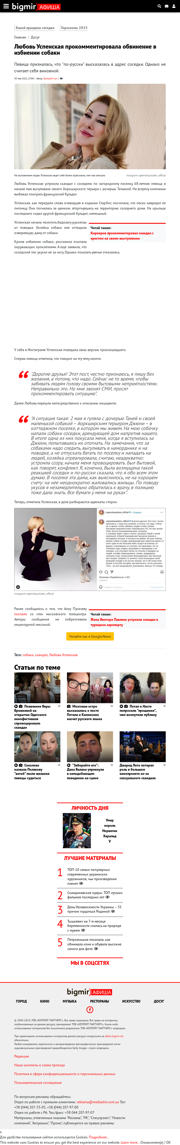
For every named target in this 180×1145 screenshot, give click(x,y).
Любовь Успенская (63, 655)
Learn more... (130, 1142)
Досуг (35, 37)
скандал (41, 655)
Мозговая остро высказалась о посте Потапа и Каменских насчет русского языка (84, 712)
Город (21, 1001)
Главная (20, 37)
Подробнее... (99, 1137)
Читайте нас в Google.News (90, 636)
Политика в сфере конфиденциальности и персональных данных (64, 1074)
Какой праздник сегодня (35, 27)
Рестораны (99, 1001)
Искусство (131, 1001)
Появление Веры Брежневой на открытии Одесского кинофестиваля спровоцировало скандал (32, 717)
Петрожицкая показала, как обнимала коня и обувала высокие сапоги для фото (94, 944)
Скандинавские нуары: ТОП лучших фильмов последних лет (94, 894)
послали (20, 614)
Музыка (70, 1001)
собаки (28, 655)
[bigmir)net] (25, 6)
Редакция (21, 1056)
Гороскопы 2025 (74, 27)
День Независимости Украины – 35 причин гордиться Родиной (94, 909)
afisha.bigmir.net (114, 1036)
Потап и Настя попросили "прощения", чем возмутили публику (138, 710)
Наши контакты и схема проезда (39, 1065)
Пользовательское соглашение (38, 1082)
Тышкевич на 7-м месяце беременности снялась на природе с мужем (94, 926)
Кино (44, 1001)
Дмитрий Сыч (50, 78)
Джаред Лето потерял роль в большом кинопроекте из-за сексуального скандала (138, 771)
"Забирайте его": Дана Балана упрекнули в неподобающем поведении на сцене (85, 771)
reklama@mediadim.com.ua (98, 1102)
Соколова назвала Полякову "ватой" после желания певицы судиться (31, 771)
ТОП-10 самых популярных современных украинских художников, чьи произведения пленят (92, 876)
